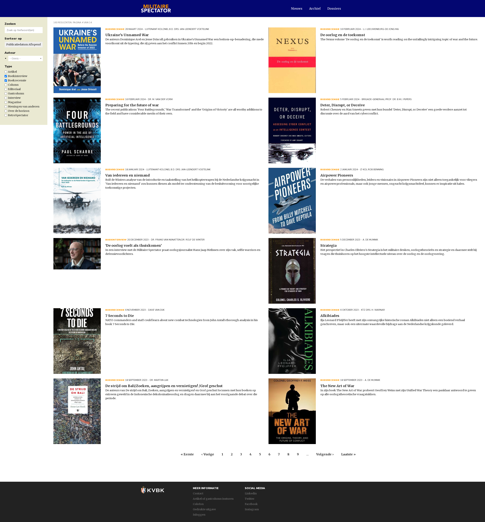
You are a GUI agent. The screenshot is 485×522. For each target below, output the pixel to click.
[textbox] (15, 58)
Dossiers (334, 8)
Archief (315, 8)
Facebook (251, 504)
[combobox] (25, 58)
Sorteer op (13, 39)
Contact (198, 493)
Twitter (249, 498)
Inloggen (199, 514)
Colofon (198, 504)
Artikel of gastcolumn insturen (213, 498)
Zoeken (10, 24)
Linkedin (251, 493)
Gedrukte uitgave (204, 509)
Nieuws (296, 8)
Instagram (252, 509)
